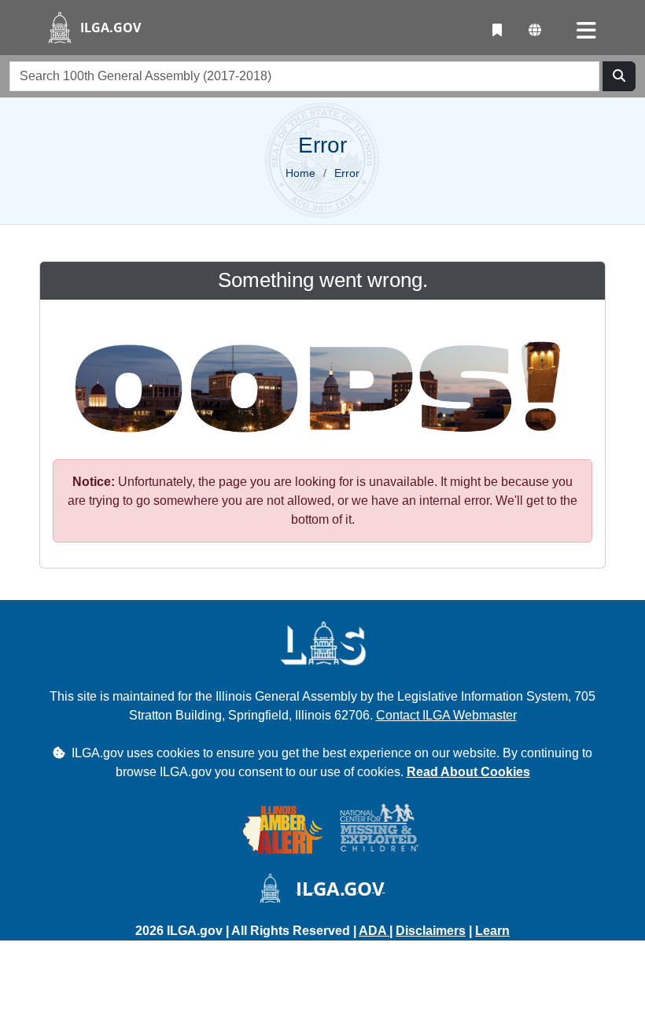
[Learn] (497, 31)
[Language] (534, 31)
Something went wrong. (323, 280)
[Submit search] (619, 76)
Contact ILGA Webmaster (446, 715)
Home (300, 173)
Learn (492, 930)
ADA (374, 930)
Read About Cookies (468, 772)
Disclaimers (431, 930)
